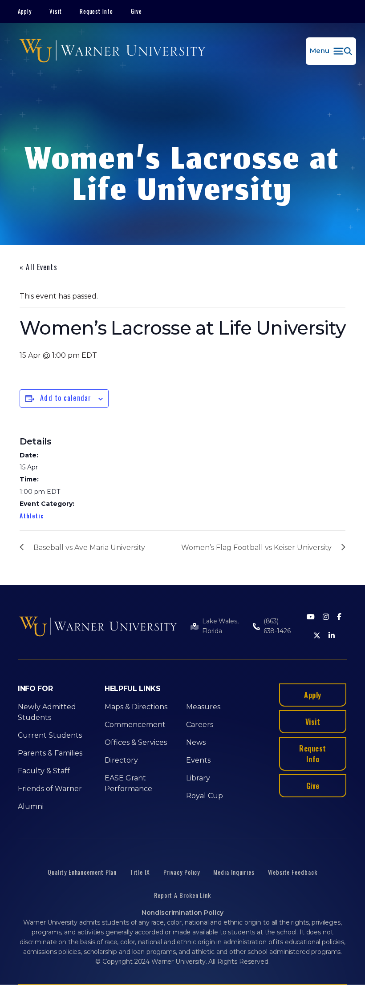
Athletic (32, 515)
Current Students (50, 735)
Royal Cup (204, 796)
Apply (25, 11)
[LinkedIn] (331, 636)
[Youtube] (311, 617)
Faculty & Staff (44, 771)
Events (198, 760)
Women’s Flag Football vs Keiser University (256, 547)
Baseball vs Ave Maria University (89, 547)
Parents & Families (50, 753)
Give (136, 11)
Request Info (97, 11)
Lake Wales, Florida (220, 626)
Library (198, 778)
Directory (121, 760)
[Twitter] (316, 636)
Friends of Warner (50, 788)
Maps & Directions (136, 707)
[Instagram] (326, 617)
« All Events (38, 267)
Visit (55, 11)
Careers (199, 724)
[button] (331, 51)
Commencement (135, 724)
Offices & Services (136, 742)
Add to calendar (65, 397)
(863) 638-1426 (277, 626)
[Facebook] (339, 617)
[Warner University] (112, 51)
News (196, 742)
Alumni (31, 806)
